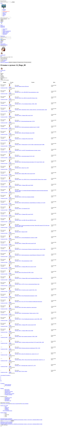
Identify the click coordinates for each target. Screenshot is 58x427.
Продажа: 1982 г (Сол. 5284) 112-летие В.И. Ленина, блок (26, 97)
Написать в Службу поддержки (6, 421)
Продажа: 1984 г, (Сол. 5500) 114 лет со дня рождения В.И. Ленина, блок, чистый (30, 179)
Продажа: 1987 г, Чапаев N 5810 (21, 231)
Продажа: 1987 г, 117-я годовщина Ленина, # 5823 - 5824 (26, 103)
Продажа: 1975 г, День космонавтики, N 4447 (23, 260)
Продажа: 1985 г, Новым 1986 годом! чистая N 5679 (25, 173)
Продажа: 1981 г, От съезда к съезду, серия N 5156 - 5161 (26, 289)
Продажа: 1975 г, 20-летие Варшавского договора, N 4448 (26, 237)
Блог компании (8, 385)
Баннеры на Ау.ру (8, 397)
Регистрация (2, 43)
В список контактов (27, 62)
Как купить (7, 389)
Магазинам (7, 399)
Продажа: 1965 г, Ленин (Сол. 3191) (22, 167)
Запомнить (4, 39)
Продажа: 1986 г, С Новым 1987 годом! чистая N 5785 (25, 324)
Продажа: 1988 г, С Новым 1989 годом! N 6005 (24, 185)
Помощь (2, 388)
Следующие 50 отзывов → (5, 375)
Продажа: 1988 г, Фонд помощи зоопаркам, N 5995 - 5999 (26, 336)
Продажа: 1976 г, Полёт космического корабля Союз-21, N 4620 (27, 127)
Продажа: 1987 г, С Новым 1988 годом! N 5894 (24, 330)
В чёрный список (20, 62)
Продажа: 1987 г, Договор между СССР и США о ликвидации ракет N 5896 (29, 144)
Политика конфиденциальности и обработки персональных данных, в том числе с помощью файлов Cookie (21, 419)
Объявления (7, 398)
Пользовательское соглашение (6, 418)
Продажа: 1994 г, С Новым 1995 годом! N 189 (24, 115)
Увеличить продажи (9, 391)
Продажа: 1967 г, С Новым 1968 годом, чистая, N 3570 (25, 266)
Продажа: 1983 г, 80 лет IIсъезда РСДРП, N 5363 (24, 272)
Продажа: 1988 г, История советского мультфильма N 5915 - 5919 (27, 348)
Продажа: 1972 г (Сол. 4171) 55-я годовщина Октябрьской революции (28, 301)
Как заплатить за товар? (9, 393)
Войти (1, 41)
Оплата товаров (3, 412)
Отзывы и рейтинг (8, 394)
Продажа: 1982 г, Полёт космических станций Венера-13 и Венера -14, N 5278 (30, 202)
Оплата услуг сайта (4, 405)
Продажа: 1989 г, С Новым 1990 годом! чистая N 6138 (25, 243)
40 (0, 380)
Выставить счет (8, 400)
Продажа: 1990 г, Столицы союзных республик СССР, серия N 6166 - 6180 (29, 342)
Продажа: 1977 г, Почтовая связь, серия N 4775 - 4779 (25, 365)
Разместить (2, 25)
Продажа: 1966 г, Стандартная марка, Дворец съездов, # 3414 (26, 313)
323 (1, 56)
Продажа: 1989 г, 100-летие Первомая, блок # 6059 (24, 132)
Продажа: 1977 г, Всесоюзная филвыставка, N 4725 (25, 121)
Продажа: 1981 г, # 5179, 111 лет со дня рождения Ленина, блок (27, 284)
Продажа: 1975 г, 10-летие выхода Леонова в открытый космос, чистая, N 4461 (30, 249)
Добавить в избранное (13, 62)
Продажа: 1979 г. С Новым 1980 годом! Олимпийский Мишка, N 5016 (28, 278)
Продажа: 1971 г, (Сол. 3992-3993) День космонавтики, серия (27, 92)
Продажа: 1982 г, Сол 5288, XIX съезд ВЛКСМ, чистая (25, 220)
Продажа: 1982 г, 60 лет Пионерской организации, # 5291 (26, 295)
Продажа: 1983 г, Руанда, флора (21, 371)
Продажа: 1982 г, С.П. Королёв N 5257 (22, 208)
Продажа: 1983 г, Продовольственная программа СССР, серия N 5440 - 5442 (29, 161)
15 (9, 88)
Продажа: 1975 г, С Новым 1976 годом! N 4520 (24, 138)
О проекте (2, 383)
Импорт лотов (7, 392)
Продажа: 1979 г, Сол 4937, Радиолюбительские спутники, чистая (27, 150)
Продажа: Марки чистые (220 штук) (22, 86)
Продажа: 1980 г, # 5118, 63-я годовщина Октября (24, 196)
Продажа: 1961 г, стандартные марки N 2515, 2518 (24, 156)
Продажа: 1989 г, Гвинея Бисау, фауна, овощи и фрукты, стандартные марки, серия (31, 109)
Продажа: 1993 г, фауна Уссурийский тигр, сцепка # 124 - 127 (27, 353)
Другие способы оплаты (7, 410)
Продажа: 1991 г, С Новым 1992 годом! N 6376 (24, 214)
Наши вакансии (8, 384)
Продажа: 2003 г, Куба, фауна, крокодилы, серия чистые (25, 307)
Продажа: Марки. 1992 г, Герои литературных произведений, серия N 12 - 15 (30, 359)
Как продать (7, 390)
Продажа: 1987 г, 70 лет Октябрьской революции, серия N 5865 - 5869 (28, 318)
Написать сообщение (4, 62)
